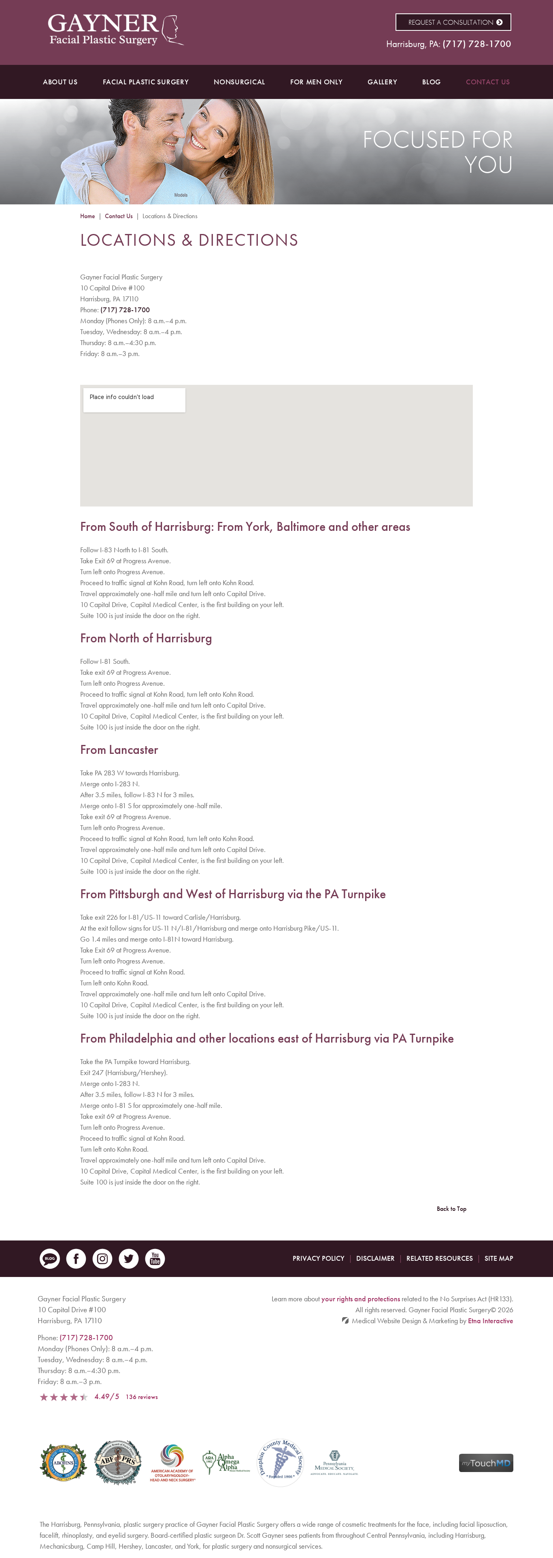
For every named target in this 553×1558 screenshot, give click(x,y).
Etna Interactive (490, 1320)
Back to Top (451, 1208)
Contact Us (488, 81)
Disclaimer (375, 1258)
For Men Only (316, 81)
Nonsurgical (239, 81)
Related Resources (439, 1258)
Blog (431, 81)
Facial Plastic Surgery (146, 81)
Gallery (382, 81)
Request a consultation (450, 22)
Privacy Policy (319, 1258)
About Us (60, 81)
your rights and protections (360, 1298)
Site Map (499, 1258)
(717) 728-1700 (125, 309)
